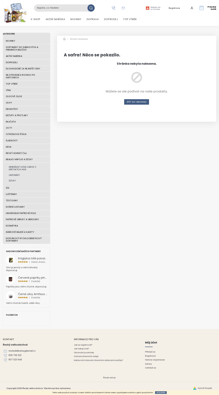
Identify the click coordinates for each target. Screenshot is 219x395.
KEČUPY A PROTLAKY (17, 115)
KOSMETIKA (12, 225)
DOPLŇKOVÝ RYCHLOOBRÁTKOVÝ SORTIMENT (24, 239)
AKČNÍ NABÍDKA (14, 56)
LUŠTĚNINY (11, 194)
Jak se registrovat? (83, 345)
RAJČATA (11, 121)
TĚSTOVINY (12, 200)
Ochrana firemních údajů (86, 356)
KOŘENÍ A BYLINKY (15, 206)
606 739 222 (15, 355)
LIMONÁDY (14, 175)
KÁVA (8, 146)
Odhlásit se (150, 368)
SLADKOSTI (12, 140)
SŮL (8, 187)
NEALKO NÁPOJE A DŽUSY (19, 159)
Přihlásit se (150, 352)
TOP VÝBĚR (12, 83)
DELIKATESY (12, 109)
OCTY (9, 127)
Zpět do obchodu (137, 101)
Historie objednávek (155, 360)
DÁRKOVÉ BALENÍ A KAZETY (20, 232)
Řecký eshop (109, 377)
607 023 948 (15, 359)
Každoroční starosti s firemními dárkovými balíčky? (98, 360)
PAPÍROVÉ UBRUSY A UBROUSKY (22, 219)
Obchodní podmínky (84, 352)
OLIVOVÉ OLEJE (14, 96)
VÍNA (8, 90)
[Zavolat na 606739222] (114, 8)
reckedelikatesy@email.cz (22, 350)
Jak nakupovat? (81, 348)
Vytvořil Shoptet (205, 388)
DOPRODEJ (12, 62)
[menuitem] (35, 19)
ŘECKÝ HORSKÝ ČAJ (16, 153)
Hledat (92, 7)
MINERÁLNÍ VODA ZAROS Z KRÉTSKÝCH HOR (22, 168)
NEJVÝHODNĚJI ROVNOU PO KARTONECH (20, 76)
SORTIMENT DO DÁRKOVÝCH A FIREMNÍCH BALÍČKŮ (22, 48)
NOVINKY (10, 40)
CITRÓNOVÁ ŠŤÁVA (16, 134)
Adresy (148, 364)
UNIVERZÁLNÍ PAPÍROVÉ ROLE (21, 213)
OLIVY (9, 102)
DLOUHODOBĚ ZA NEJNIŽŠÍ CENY (23, 68)
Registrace (174, 8)
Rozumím (161, 392)
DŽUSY (12, 180)
